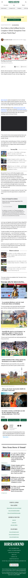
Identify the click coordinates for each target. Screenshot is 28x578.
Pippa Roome (5, 492)
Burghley (19, 8)
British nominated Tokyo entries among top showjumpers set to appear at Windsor (13, 360)
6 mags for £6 (12, 8)
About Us (14, 520)
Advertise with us (14, 558)
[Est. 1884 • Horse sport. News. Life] (13, 2)
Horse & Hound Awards (14, 532)
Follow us (17, 66)
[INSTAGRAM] (21, 426)
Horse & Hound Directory (14, 534)
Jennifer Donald (8, 39)
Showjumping (15, 24)
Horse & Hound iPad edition (14, 510)
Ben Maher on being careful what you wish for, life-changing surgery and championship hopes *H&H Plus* (13, 412)
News (25, 39)
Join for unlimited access (14, 19)
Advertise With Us (14, 525)
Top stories (23, 420)
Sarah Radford (5, 475)
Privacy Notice (20, 211)
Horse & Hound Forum (14, 537)
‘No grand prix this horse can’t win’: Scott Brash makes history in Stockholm (13, 303)
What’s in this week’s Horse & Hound (14, 508)
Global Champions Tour (14, 420)
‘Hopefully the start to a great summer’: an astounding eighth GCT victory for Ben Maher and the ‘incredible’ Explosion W (13, 333)
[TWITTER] (18, 426)
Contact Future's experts (14, 550)
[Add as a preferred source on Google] (14, 565)
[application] (14, 123)
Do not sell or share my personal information (14, 560)
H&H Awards (3, 8)
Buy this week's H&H (14, 548)
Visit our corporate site (21, 570)
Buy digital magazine (14, 552)
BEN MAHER (4, 100)
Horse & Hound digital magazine (14, 513)
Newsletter (24, 66)
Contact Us (14, 522)
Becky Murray (5, 462)
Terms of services (18, 210)
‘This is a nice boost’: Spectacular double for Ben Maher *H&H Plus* (13, 389)
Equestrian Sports (6, 24)
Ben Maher (4, 420)
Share (4, 66)
